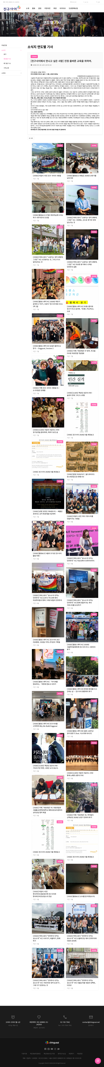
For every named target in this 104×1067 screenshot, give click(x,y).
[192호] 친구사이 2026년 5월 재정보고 (46, 852)
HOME (42, 28)
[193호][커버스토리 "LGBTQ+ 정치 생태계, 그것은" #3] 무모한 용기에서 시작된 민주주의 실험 (82, 264)
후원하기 (71, 1054)
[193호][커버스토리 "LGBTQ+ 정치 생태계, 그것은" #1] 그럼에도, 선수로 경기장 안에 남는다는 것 (82, 220)
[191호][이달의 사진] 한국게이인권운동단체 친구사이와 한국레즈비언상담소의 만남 (44, 894)
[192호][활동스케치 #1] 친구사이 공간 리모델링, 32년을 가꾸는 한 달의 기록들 (46, 640)
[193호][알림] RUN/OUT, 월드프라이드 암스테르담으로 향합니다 (81, 475)
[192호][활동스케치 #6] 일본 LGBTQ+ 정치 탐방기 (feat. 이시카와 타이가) (80, 732)
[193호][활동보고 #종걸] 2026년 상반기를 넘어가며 (81, 176)
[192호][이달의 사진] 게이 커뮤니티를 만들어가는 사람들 (80, 517)
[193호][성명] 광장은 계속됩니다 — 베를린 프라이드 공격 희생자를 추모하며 (47, 512)
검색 (98, 2)
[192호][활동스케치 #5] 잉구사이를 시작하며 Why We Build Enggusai (45, 724)
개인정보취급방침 (35, 1054)
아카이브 (63, 8)
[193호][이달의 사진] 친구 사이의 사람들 (47, 175)
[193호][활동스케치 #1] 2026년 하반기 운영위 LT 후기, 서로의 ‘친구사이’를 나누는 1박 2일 (48, 304)
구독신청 (6, 68)
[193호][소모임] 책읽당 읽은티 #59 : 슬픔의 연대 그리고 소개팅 (79, 394)
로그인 (86, 2)
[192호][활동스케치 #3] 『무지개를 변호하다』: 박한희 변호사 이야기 (45, 682)
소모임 (11, 73)
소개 (27, 8)
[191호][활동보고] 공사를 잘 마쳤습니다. (81, 896)
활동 (33, 8)
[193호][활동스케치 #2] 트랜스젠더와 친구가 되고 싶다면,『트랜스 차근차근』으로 (81, 308)
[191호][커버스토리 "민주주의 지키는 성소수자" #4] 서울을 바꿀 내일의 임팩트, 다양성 (81, 982)
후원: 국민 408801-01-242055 (11, 2)
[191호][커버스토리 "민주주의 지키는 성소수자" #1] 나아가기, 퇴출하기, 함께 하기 (46, 938)
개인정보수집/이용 (49, 1054)
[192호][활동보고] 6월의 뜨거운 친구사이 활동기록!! (47, 554)
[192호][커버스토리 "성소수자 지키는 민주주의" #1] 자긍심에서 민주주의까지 (80, 559)
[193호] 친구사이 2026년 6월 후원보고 (46, 472)
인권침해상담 (73, 8)
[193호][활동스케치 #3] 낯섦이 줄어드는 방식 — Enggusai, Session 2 (47, 347)
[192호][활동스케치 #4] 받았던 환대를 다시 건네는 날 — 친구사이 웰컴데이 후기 (82, 690)
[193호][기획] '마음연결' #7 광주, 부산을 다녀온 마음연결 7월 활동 (81, 352)
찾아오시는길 (62, 1054)
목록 (31, 138)
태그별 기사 (7, 63)
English (74, 2)
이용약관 (24, 1054)
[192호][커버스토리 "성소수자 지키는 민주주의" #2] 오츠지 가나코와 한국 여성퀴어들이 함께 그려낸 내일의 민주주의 (47, 597)
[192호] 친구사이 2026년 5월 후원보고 (80, 857)
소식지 (53, 28)
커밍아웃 (47, 8)
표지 (5, 54)
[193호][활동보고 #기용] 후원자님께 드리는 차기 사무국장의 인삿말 (48, 216)
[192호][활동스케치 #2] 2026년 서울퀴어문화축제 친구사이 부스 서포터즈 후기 (81, 647)
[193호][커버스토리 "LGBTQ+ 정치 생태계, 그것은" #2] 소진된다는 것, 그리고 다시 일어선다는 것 (48, 259)
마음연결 (4, 45)
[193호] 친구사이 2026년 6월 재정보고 (80, 434)
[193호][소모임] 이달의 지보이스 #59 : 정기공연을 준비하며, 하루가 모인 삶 (46, 431)
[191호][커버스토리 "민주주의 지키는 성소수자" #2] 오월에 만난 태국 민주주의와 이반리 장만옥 (82, 938)
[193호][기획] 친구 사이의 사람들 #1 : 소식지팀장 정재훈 (46, 389)
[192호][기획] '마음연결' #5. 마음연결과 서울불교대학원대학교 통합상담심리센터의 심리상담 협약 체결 (47, 810)
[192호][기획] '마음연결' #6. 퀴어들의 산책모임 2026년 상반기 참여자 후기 (80, 816)
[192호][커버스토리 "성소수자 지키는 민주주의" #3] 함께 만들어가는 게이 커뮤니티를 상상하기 (80, 602)
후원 (55, 8)
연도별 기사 (60, 28)
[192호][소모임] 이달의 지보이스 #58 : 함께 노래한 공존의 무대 (80, 774)
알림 (39, 8)
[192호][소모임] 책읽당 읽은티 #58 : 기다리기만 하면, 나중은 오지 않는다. (45, 766)
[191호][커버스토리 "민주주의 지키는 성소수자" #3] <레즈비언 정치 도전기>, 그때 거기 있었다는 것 (46, 982)
